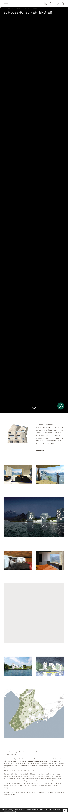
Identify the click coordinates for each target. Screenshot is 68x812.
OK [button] (65, 810)
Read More (40, 450)
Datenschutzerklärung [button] (10, 811)
